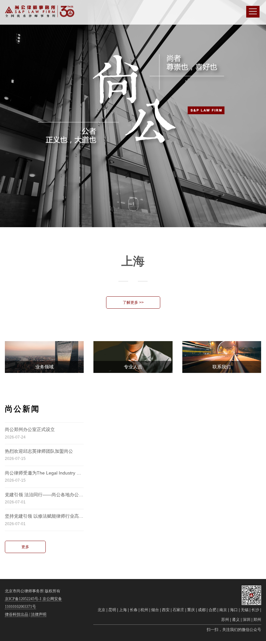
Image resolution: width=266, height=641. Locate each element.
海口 (234, 610)
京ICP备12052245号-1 (23, 599)
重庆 (191, 610)
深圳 (246, 619)
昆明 (112, 610)
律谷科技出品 (16, 614)
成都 (202, 610)
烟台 (155, 610)
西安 (166, 610)
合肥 (212, 610)
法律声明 (38, 614)
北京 (101, 610)
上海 (123, 610)
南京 (223, 610)
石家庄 (178, 610)
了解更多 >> (133, 302)
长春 (134, 610)
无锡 (244, 610)
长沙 (255, 610)
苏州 (225, 619)
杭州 (144, 610)
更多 (25, 547)
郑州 (257, 619)
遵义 (236, 619)
